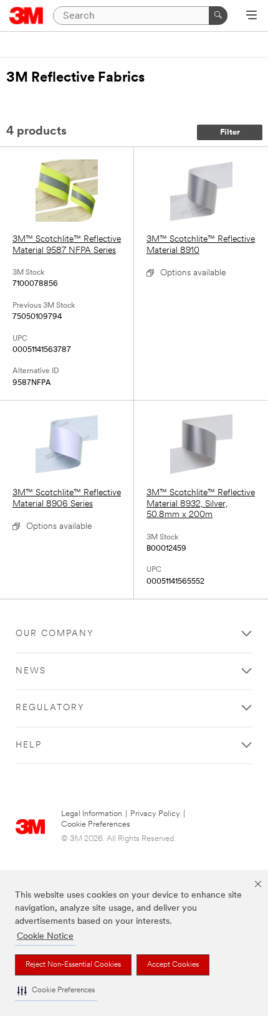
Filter (230, 132)
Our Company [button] (55, 634)
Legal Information (91, 814)
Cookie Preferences (95, 824)
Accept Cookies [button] (173, 965)
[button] (56, 990)
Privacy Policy (155, 814)
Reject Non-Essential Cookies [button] (73, 965)
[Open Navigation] (251, 16)
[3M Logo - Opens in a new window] (26, 15)
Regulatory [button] (50, 708)
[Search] (218, 15)
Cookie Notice (45, 936)
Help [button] (29, 745)
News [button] (31, 671)
